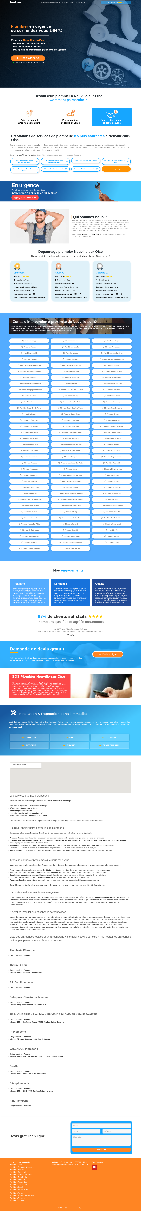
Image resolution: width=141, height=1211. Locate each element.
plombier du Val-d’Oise (90, 234)
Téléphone (107, 1131)
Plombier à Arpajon (17, 1200)
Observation (77, 1137)
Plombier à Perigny (17, 1193)
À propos (65, 2)
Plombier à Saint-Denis (18, 1177)
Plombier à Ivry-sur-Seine (19, 1189)
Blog (71, 2)
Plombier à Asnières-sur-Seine (21, 1175)
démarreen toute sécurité (112, 121)
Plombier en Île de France (49, 2)
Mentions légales (78, 1208)
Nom (75, 1125)
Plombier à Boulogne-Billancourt (21, 1167)
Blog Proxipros (97, 1162)
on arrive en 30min (70, 121)
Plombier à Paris (16, 1165)
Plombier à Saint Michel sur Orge (22, 1195)
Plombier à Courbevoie (18, 1172)
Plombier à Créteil (16, 1187)
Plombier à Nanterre (17, 1170)
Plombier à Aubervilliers (18, 1182)
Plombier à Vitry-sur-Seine (19, 1184)
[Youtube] (94, 1167)
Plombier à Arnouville (17, 1198)
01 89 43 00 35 (80, 2)
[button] (24, 161)
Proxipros (15, 2)
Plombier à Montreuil (17, 1179)
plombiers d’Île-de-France (23, 155)
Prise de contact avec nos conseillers (29, 121)
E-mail (76, 1131)
